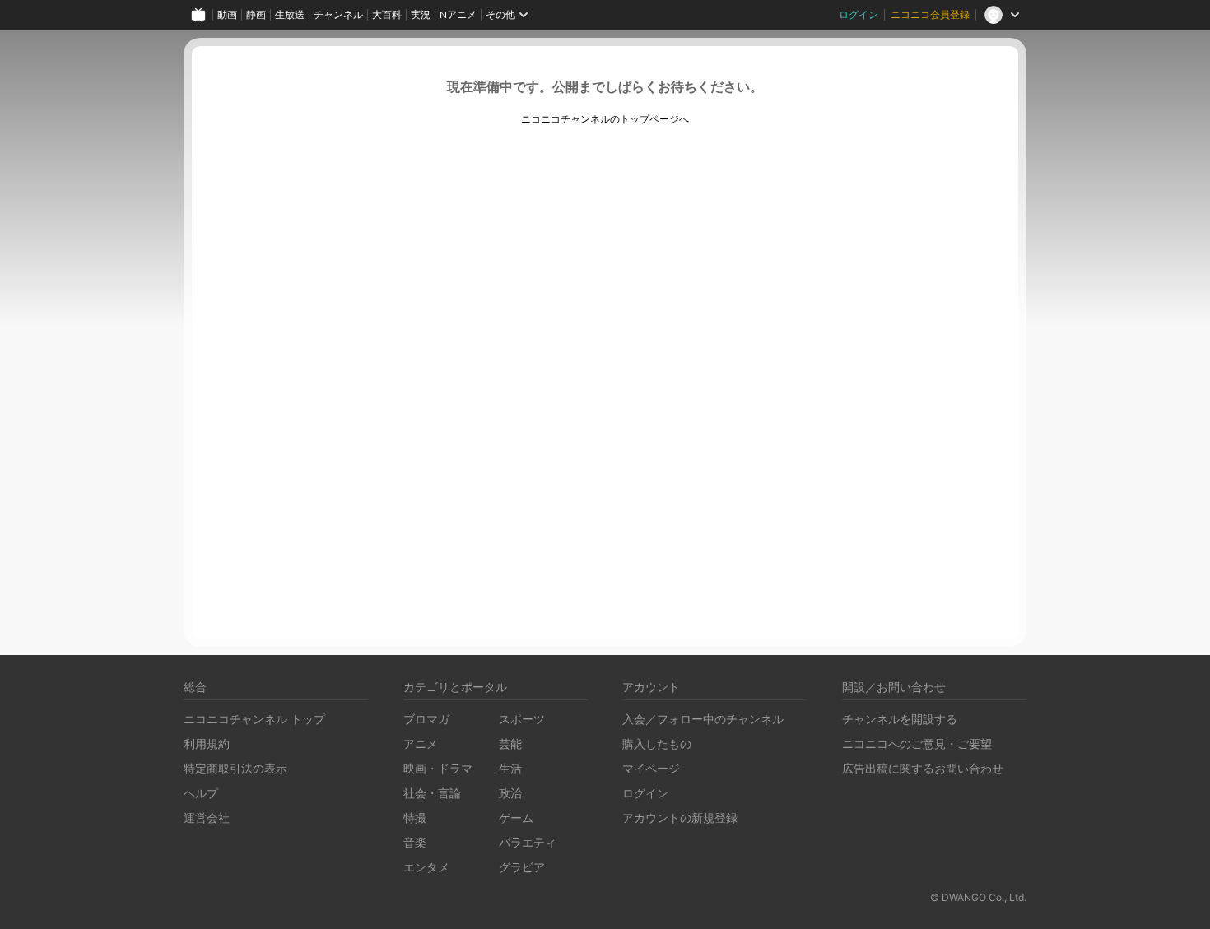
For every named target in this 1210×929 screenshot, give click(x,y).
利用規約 (207, 743)
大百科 (387, 14)
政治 (510, 793)
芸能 (510, 743)
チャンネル (338, 14)
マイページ (651, 768)
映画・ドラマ (437, 768)
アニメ (420, 743)
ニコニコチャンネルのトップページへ (605, 119)
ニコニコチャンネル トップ (254, 719)
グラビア (522, 867)
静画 (256, 14)
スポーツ (522, 719)
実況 (420, 14)
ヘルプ (201, 793)
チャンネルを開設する (899, 719)
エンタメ (426, 867)
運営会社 (207, 817)
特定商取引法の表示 (235, 768)
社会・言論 (432, 793)
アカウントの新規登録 (680, 817)
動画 (227, 14)
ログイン (858, 14)
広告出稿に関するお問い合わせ (922, 768)
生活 (510, 768)
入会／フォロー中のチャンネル (703, 719)
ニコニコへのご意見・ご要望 (917, 743)
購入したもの (656, 743)
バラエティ (527, 842)
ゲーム (516, 817)
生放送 (290, 14)
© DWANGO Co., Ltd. (978, 897)
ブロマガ (426, 719)
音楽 (414, 842)
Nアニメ (458, 14)
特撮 (414, 817)
